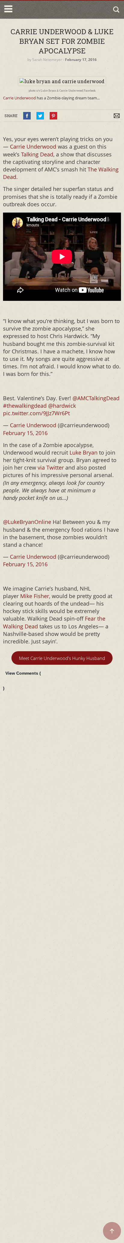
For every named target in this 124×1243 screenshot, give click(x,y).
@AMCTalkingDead (96, 398)
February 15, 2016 (25, 433)
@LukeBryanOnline (27, 521)
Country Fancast (40, 10)
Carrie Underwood (19, 98)
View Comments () (22, 681)
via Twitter (51, 467)
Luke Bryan (84, 452)
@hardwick (62, 405)
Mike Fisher (34, 596)
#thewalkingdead (25, 405)
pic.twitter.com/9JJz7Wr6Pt (36, 413)
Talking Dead (36, 154)
